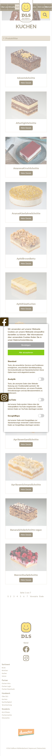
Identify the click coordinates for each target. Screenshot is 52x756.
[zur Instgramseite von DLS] (4, 397)
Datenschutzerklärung (23, 340)
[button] (26, 345)
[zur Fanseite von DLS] (4, 322)
